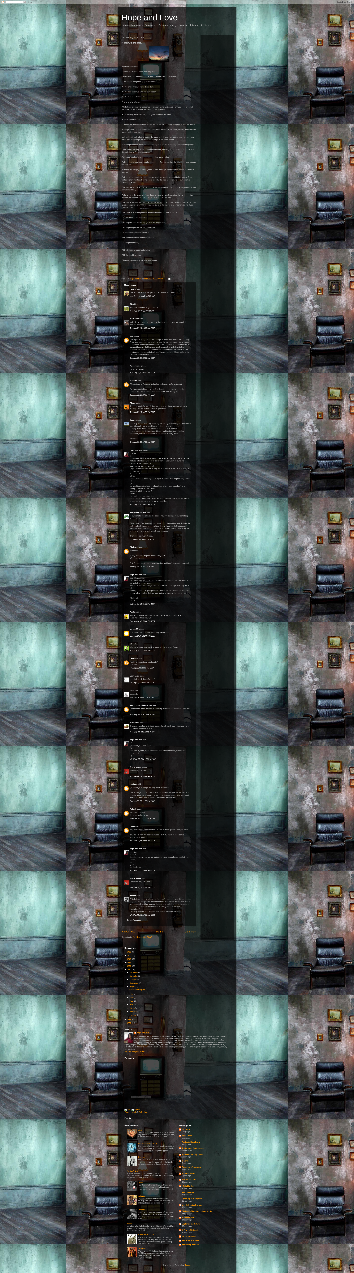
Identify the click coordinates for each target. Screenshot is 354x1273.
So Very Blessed (189, 1236)
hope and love (136, 450)
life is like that (188, 1186)
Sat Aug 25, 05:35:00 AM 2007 (142, 567)
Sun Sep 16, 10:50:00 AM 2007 (142, 888)
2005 (129, 1023)
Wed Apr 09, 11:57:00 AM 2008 (142, 915)
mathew (133, 784)
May (132, 1001)
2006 (129, 1019)
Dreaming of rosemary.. (192, 1167)
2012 (129, 952)
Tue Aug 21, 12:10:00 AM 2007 (142, 328)
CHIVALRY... (143, 1248)
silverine (133, 381)
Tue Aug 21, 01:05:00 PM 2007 (142, 373)
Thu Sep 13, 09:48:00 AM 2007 (142, 841)
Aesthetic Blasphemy (191, 1142)
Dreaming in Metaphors (192, 1199)
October (133, 979)
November (134, 976)
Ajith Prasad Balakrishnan (141, 705)
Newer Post (128, 931)
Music (126, 1112)
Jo (131, 644)
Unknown (134, 659)
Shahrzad (134, 547)
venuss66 (134, 629)
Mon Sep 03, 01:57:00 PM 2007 (142, 715)
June (132, 997)
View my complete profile (134, 1052)
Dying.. (141, 1182)
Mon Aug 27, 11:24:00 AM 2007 (142, 651)
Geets (132, 826)
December (134, 972)
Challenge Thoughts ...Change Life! (197, 1211)
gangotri (130, 1223)
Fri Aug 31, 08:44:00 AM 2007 (142, 668)
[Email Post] (169, 279)
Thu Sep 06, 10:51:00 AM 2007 (142, 776)
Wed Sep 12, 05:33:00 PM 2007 (143, 818)
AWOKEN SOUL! (189, 1180)
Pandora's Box (132, 1171)
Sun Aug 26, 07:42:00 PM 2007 (142, 636)
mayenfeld (134, 319)
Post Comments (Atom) (142, 937)
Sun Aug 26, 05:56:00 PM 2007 (142, 621)
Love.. (140, 1130)
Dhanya (133, 289)
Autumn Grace (188, 1192)
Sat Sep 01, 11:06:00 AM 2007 (142, 697)
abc (131, 336)
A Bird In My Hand (190, 1230)
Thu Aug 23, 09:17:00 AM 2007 (142, 442)
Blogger (188, 1265)
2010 (129, 959)
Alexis (132, 403)
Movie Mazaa (135, 767)
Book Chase (187, 1136)
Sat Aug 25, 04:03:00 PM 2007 (142, 604)
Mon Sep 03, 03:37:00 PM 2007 (142, 732)
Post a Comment (134, 920)
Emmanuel (134, 676)
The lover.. (142, 1157)
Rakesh (133, 809)
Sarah (132, 420)
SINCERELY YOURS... (191, 1241)
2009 (129, 962)
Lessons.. (142, 1210)
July (131, 994)
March (132, 1008)
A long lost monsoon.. (146, 1235)
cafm (132, 691)
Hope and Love (150, 17)
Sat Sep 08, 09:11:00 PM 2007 (142, 801)
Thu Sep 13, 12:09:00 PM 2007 (142, 870)
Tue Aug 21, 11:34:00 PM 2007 (142, 412)
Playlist (133, 1112)
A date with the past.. (137, 989)
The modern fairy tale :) (147, 1144)
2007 (129, 969)
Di (131, 304)
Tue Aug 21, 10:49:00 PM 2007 (142, 395)
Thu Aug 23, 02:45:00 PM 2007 (142, 504)
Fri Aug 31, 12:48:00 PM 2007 (142, 683)
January (133, 1015)
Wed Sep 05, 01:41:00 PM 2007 (143, 759)
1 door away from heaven (193, 1148)
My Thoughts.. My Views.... (193, 1155)
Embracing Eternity (190, 1245)
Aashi (132, 612)
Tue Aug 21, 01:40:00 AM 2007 (142, 358)
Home (159, 931)
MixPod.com (143, 1112)
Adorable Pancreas (138, 512)
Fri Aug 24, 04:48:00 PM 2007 (142, 539)
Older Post (190, 931)
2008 (129, 966)
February (133, 1011)
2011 (129, 955)
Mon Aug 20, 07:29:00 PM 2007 (142, 311)
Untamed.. (142, 1196)
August (133, 986)
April (132, 1004)
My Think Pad (188, 1218)
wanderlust (134, 722)
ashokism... (187, 1129)
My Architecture (188, 1174)
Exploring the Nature (191, 1224)
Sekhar (133, 896)
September (134, 983)
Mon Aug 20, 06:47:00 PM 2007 (142, 296)
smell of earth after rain (192, 1205)
